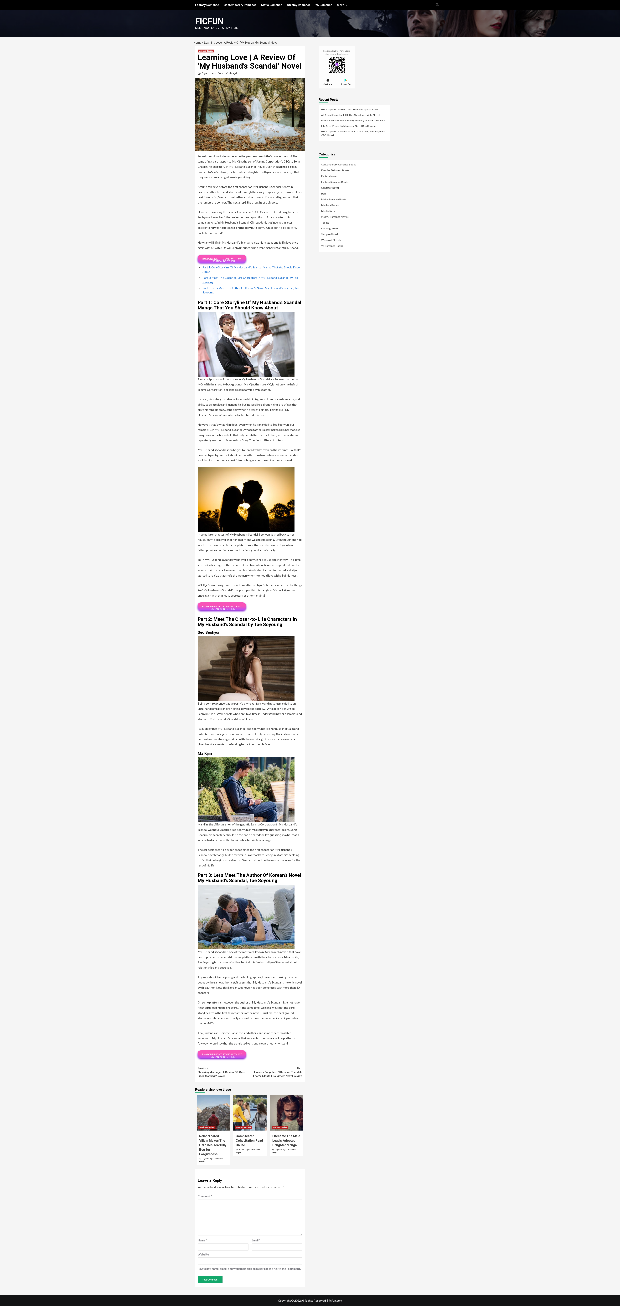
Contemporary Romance (240, 5)
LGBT (324, 193)
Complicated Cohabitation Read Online (249, 1140)
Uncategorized (329, 228)
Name (202, 1240)
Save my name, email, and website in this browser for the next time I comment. (250, 1268)
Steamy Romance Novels (335, 216)
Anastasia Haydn (227, 73)
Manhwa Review (206, 51)
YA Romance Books (332, 245)
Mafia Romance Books (333, 199)
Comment (205, 1196)
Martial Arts (328, 210)
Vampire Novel (329, 234)
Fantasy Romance (207, 5)
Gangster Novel (330, 187)
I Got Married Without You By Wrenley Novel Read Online (353, 120)
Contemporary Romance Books (338, 164)
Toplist (325, 222)
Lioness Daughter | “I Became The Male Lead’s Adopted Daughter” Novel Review (277, 1072)
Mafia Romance (271, 5)
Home (198, 42)
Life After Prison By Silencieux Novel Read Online (348, 125)
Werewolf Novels (331, 239)
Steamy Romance (298, 5)
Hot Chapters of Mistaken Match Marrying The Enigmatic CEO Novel (353, 133)
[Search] (437, 5)
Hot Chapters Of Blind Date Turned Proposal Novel (349, 109)
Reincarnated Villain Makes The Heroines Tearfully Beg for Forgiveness (212, 1145)
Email (256, 1240)
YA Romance (323, 5)
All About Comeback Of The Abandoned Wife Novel (350, 114)
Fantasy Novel (329, 176)
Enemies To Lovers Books (335, 170)
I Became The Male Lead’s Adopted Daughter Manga (286, 1140)
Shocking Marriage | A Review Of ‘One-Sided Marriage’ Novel (221, 1072)
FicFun (209, 21)
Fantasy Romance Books (334, 181)
